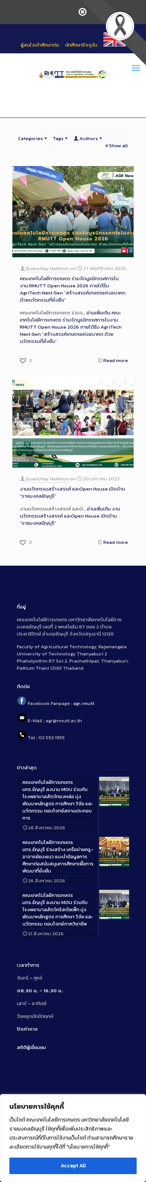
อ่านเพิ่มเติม (71, 327)
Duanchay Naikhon (47, 268)
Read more (115, 360)
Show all (118, 145)
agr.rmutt (83, 703)
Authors (88, 138)
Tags (58, 138)
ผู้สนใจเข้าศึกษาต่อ (40, 44)
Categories (30, 138)
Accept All (73, 1166)
